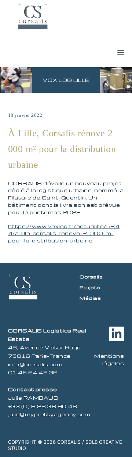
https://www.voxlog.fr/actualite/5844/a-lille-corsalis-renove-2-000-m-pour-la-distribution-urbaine (64, 233)
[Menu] (120, 52)
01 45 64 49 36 (33, 372)
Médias (90, 298)
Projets (90, 287)
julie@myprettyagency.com (49, 414)
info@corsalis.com (35, 364)
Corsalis (91, 277)
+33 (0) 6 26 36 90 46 (42, 406)
